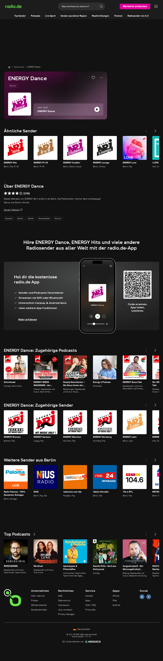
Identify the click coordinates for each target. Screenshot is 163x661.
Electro (13, 86)
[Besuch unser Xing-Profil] (148, 597)
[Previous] (146, 129)
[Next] (155, 129)
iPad (115, 600)
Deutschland (44, 219)
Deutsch (9, 219)
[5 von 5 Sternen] (21, 193)
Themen (118, 16)
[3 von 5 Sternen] (13, 193)
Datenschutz (64, 600)
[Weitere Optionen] (101, 78)
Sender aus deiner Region (74, 16)
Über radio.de (38, 596)
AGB (60, 596)
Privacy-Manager (66, 614)
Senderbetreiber (39, 610)
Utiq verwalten (65, 610)
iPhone (116, 596)
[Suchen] (101, 6)
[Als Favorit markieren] (93, 77)
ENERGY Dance (46, 111)
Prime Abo (90, 610)
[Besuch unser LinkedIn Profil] (142, 597)
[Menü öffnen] (156, 6)
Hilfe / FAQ (90, 605)
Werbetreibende (39, 605)
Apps (87, 600)
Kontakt (89, 596)
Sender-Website (11, 210)
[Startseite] (9, 67)
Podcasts (35, 16)
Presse (34, 600)
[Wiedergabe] (96, 109)
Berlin (20, 219)
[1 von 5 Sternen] (5, 193)
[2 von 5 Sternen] (9, 193)
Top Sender (20, 16)
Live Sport (50, 16)
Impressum (63, 605)
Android (116, 605)
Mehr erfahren (27, 319)
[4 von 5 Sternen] (17, 193)
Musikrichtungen (100, 16)
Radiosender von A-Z (138, 16)
